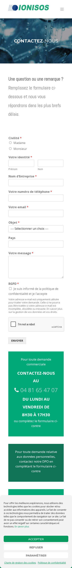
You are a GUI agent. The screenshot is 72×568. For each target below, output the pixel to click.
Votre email (18, 207)
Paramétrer (36, 555)
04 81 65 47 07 (38, 390)
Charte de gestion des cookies (20, 562)
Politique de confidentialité (52, 562)
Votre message (20, 253)
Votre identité (20, 157)
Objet (14, 223)
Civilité (15, 138)
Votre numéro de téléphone (30, 192)
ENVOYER (17, 340)
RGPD (13, 284)
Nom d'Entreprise (22, 176)
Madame (19, 143)
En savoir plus (22, 526)
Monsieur (20, 149)
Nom (40, 169)
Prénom (12, 169)
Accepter (36, 539)
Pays (11, 238)
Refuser (36, 547)
